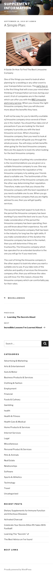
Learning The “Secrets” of (16, 534)
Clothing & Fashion (13, 383)
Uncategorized (11, 493)
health (7, 410)
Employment (10, 388)
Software (8, 471)
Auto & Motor (10, 372)
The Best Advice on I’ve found (18, 539)
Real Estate (9, 460)
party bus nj (42, 86)
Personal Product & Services (18, 449)
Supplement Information (17, 6)
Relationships (10, 466)
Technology (9, 482)
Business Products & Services (18, 377)
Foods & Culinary (12, 399)
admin (32, 21)
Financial (8, 394)
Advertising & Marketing (16, 361)
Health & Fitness (12, 416)
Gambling (8, 405)
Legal (6, 438)
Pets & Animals (11, 455)
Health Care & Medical (15, 422)
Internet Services (12, 433)
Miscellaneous (16, 298)
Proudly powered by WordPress (17, 569)
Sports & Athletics (13, 477)
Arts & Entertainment (14, 366)
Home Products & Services (17, 427)
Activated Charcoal (13, 519)
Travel (7, 488)
